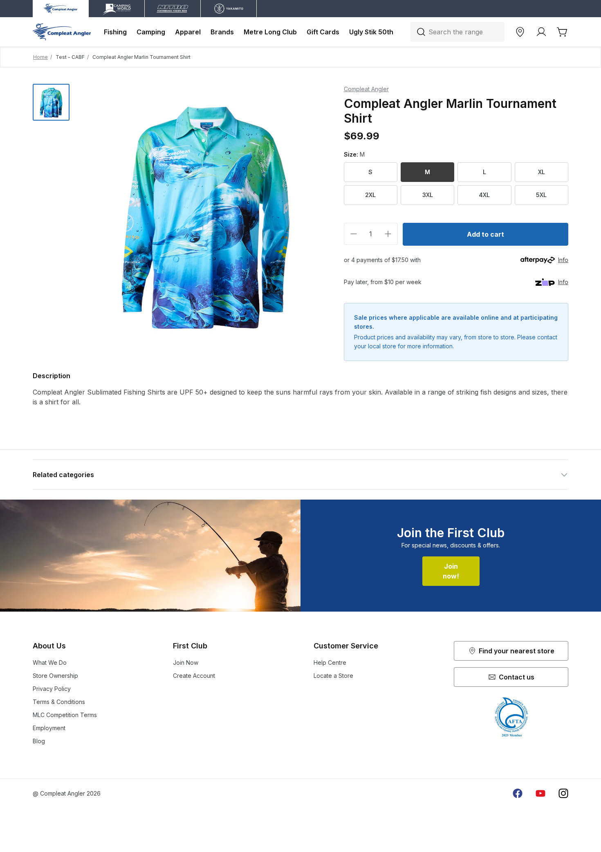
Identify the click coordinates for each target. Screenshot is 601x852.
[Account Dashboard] (541, 32)
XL (541, 171)
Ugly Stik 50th (371, 32)
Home (40, 57)
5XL (541, 194)
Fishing (115, 32)
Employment (49, 727)
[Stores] (520, 32)
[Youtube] (540, 793)
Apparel (188, 32)
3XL (427, 194)
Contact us (516, 677)
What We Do (50, 662)
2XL (370, 194)
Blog (39, 741)
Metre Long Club (270, 32)
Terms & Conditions (59, 701)
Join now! (451, 571)
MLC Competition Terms (65, 714)
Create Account (194, 675)
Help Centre (330, 662)
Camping (151, 32)
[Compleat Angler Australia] (62, 31)
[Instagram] (563, 793)
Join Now (185, 662)
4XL (484, 194)
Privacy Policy (52, 688)
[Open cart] (562, 32)
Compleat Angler (366, 88)
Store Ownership (55, 675)
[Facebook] (518, 793)
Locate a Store (333, 675)
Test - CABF (70, 57)
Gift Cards (323, 32)
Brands (222, 32)
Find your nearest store (516, 651)
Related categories (63, 475)
